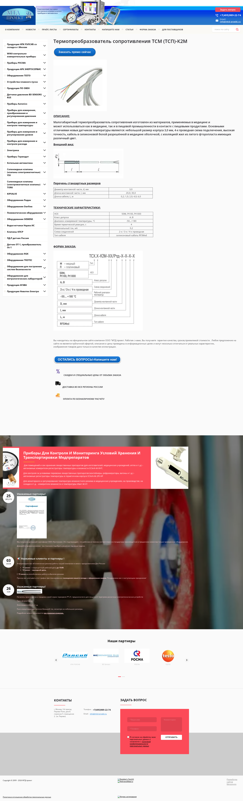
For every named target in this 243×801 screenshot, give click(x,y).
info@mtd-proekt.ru (230, 21)
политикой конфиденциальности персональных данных (140, 744)
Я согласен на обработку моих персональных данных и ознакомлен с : (143, 741)
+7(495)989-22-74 (230, 15)
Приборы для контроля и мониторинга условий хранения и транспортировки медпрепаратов (65, 455)
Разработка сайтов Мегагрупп (232, 781)
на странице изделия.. (54, 613)
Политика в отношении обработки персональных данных (27, 797)
